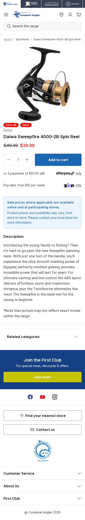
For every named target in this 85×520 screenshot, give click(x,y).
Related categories (23, 337)
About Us (11, 486)
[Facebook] (30, 397)
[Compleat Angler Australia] (26, 14)
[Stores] (61, 14)
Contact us (45, 429)
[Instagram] (54, 397)
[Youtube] (42, 397)
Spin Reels (22, 39)
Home (8, 39)
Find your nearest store (45, 415)
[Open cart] (79, 14)
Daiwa (7, 130)
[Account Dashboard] (70, 14)
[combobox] (44, 26)
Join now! (42, 377)
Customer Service (18, 473)
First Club (11, 498)
